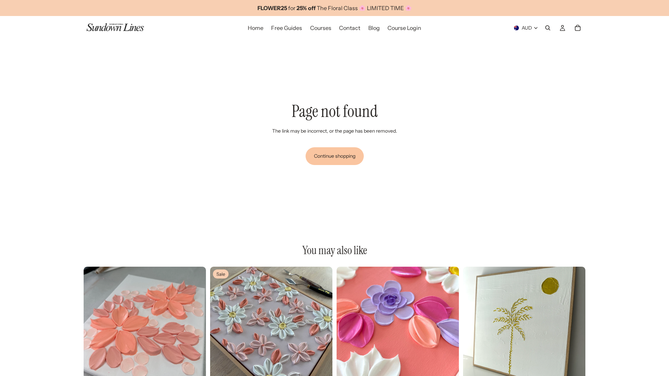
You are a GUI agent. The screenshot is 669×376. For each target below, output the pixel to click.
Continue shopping (334, 156)
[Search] (547, 28)
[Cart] (577, 28)
